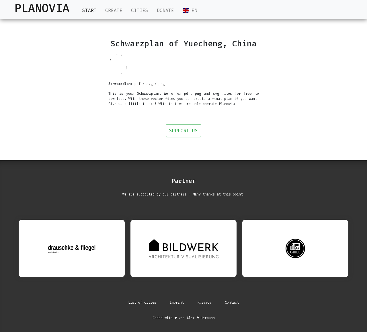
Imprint (177, 302)
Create (113, 10)
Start (89, 10)
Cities (139, 10)
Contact (232, 302)
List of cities (142, 302)
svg (150, 84)
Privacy (204, 302)
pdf (137, 84)
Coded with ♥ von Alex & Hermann (184, 318)
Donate (165, 10)
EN (193, 10)
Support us (183, 131)
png (162, 84)
